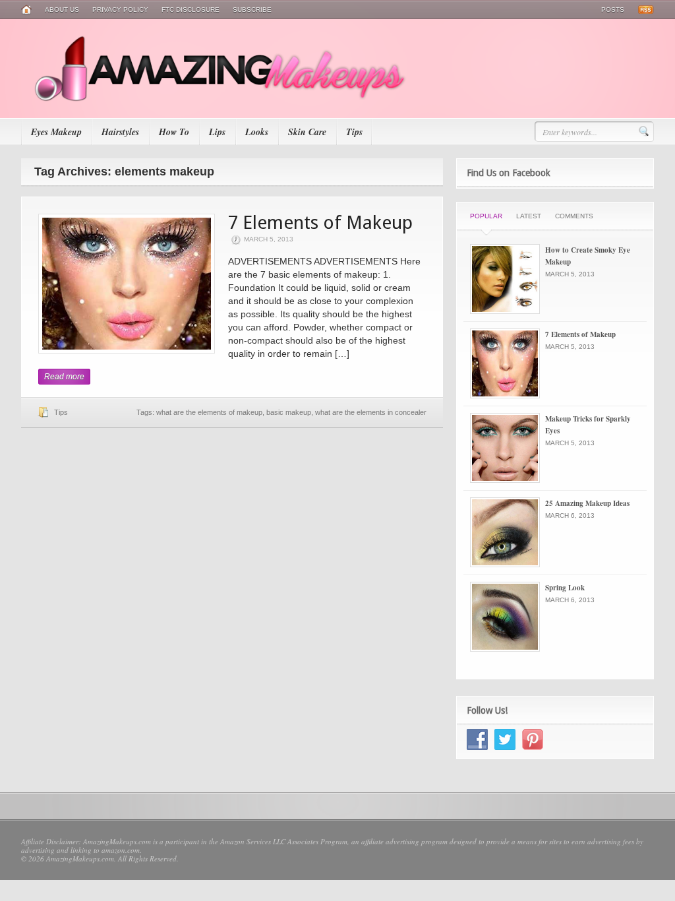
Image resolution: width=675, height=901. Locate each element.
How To (174, 132)
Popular (486, 216)
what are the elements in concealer (370, 412)
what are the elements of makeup (209, 412)
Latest (528, 216)
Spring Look (565, 587)
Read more (64, 376)
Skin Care (307, 132)
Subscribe (252, 9)
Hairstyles (120, 132)
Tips (354, 132)
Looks (256, 132)
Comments (574, 216)
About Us (62, 9)
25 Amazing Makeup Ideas (587, 503)
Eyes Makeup (56, 132)
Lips (217, 132)
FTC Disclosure (190, 9)
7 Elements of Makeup (320, 222)
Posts (612, 9)
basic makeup (288, 412)
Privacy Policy (120, 9)
